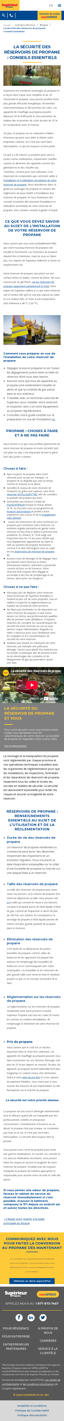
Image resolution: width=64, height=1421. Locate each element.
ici (8, 902)
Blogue (44, 25)
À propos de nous (25, 25)
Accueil (6, 25)
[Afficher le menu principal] (59, 5)
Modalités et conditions (32, 1405)
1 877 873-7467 (47, 1303)
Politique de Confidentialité (32, 1410)
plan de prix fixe (31, 1077)
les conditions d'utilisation (38, 1384)
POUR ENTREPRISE (16, 1336)
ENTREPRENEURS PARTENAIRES (16, 1346)
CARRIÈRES (48, 1340)
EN (51, 5)
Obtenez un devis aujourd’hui (32, 1281)
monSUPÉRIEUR (16, 504)
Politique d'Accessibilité (32, 1415)
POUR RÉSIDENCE (16, 1328)
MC (36, 494)
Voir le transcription (15, 745)
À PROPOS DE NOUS (48, 1330)
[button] (3, 15)
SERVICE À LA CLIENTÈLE (48, 1351)
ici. (53, 419)
